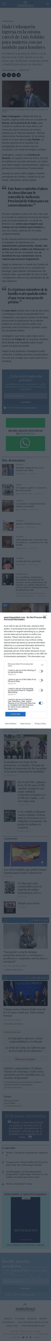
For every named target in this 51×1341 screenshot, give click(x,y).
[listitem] (25, 665)
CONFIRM (15, 714)
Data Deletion (10, 723)
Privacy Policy (40, 723)
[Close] (45, 617)
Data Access (25, 723)
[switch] (41, 671)
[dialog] (25, 670)
